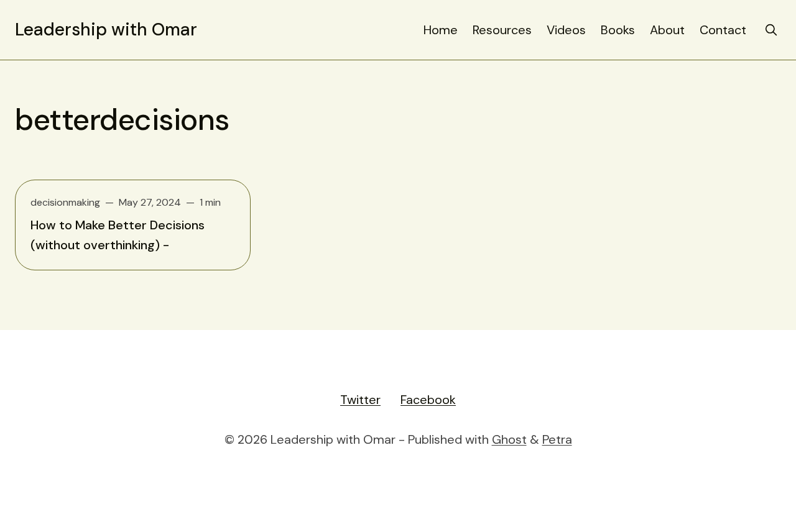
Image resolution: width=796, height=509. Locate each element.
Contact (723, 30)
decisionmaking (65, 202)
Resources (502, 30)
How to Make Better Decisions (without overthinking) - (117, 235)
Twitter (360, 400)
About (667, 30)
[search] (771, 30)
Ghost (509, 439)
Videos (566, 30)
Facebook (428, 400)
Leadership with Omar (106, 30)
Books (618, 30)
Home (440, 30)
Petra (557, 439)
